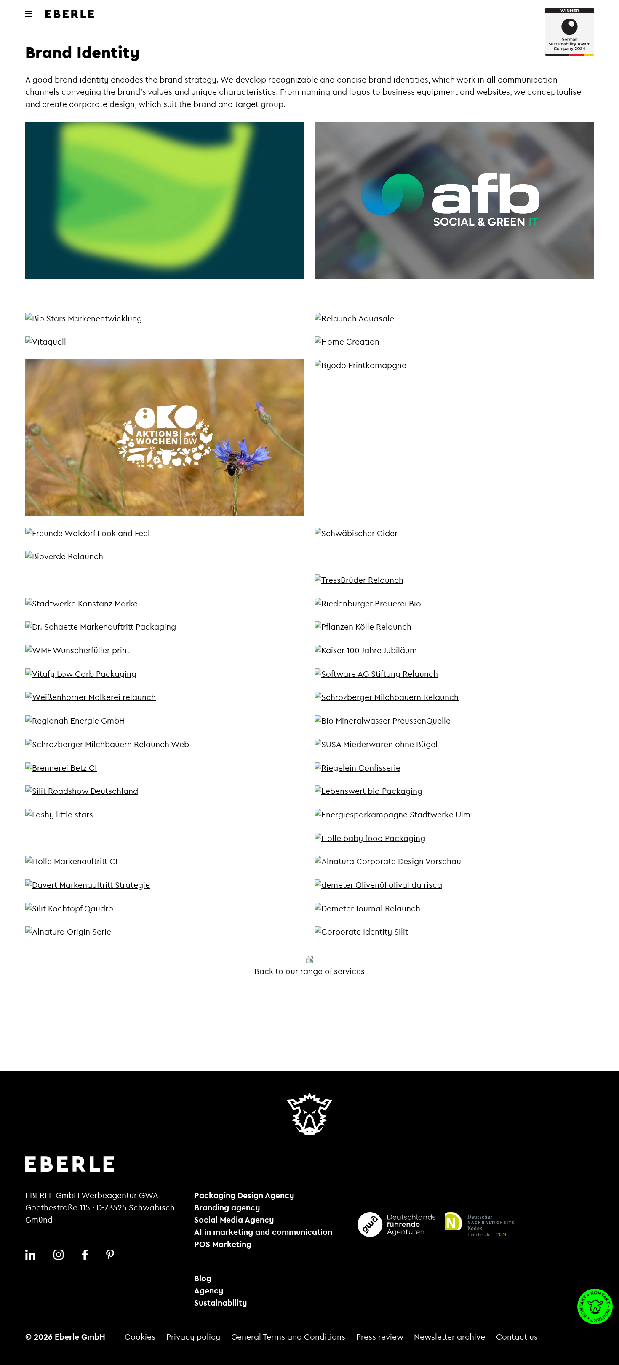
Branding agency (227, 1208)
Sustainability (220, 1303)
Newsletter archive (449, 1337)
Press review (379, 1337)
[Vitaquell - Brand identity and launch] (45, 342)
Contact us (517, 1337)
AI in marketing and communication (263, 1232)
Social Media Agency (234, 1220)
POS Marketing (222, 1244)
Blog (202, 1278)
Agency (209, 1291)
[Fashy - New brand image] (59, 814)
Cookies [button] (140, 1337)
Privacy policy (193, 1337)
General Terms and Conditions (288, 1337)
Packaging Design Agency (244, 1195)
